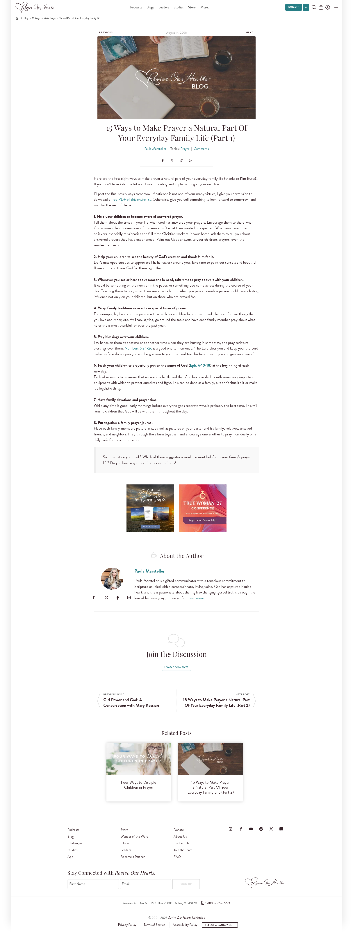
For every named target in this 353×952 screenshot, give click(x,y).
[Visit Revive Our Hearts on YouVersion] (281, 829)
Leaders (163, 7)
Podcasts (136, 7)
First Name (77, 884)
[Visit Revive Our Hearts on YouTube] (251, 829)
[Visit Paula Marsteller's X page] (106, 597)
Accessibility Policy (185, 924)
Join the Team (183, 850)
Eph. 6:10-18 (200, 365)
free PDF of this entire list (131, 199)
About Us (180, 836)
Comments (201, 148)
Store (192, 7)
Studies (179, 7)
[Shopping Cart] (321, 7)
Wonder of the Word (134, 836)
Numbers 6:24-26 (138, 348)
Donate (293, 7)
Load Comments (176, 667)
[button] (335, 7)
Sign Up (186, 884)
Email (125, 884)
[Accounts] (327, 7)
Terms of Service (154, 924)
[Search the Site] (314, 7)
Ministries (186, 917)
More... (205, 7)
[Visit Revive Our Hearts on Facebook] (241, 829)
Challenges (74, 843)
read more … (198, 598)
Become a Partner (133, 856)
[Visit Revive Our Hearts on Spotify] (261, 829)
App (70, 856)
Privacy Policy (127, 924)
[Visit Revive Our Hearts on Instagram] (231, 829)
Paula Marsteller (155, 148)
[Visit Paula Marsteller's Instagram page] (129, 597)
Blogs (150, 7)
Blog (26, 18)
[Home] (17, 18)
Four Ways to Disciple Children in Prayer (138, 784)
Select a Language (219, 925)
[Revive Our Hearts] (35, 7)
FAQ (177, 856)
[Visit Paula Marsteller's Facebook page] (118, 597)
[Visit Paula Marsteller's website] (95, 597)
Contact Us (181, 843)
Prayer (184, 148)
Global (125, 843)
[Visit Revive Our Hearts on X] (271, 829)
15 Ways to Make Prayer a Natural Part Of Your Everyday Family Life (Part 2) (210, 787)
